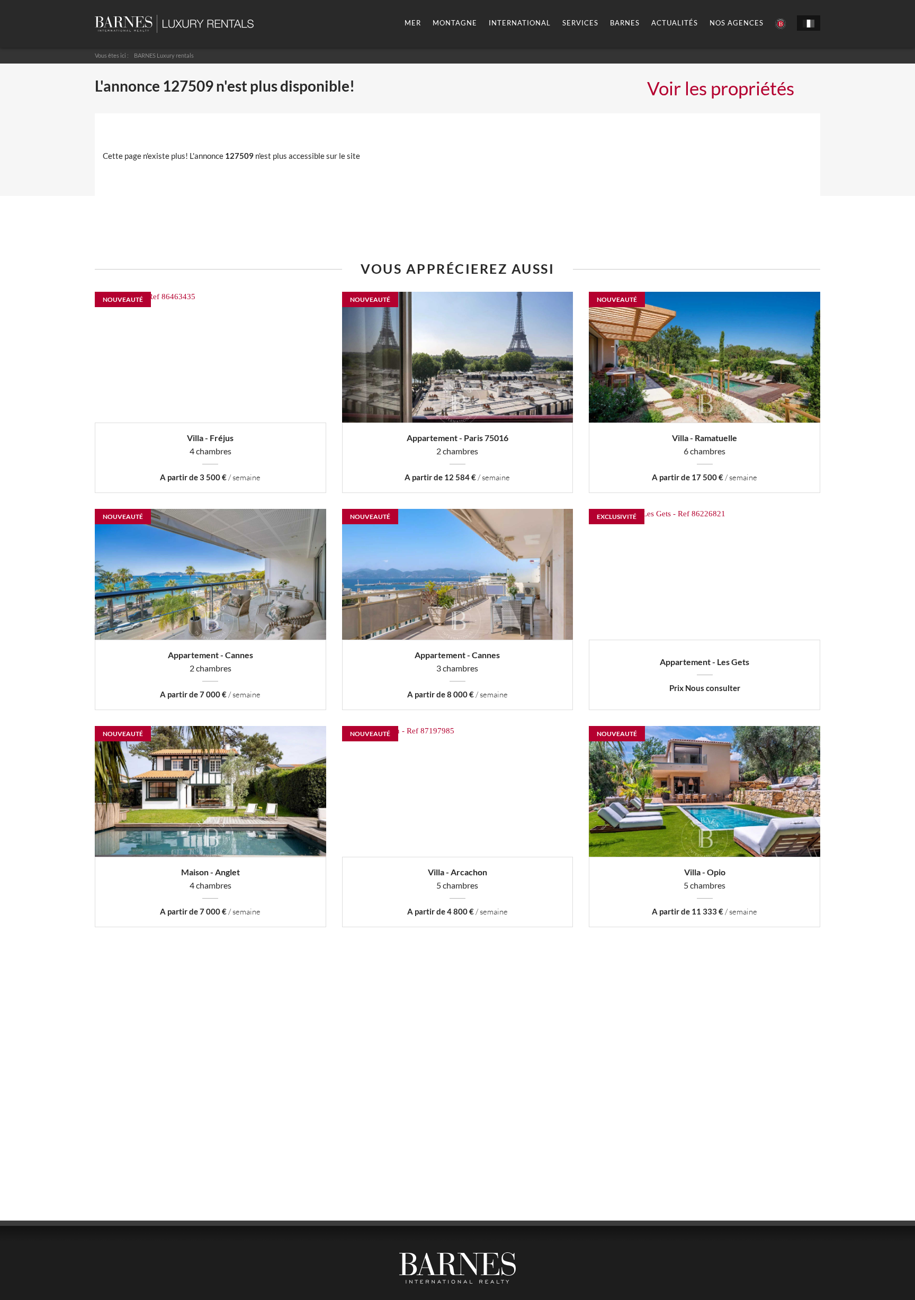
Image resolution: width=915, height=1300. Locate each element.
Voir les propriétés (720, 88)
